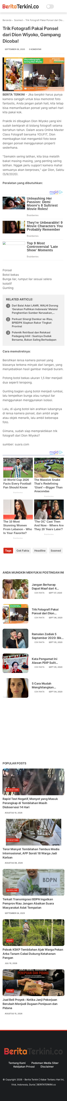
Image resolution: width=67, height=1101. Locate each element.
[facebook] (6, 562)
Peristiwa (12, 790)
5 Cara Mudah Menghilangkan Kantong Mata (43, 685)
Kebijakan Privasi (24, 1066)
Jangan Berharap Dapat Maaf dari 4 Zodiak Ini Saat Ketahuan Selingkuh (46, 586)
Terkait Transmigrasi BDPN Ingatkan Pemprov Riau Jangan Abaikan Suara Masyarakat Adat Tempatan (28, 903)
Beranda (7, 20)
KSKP (10, 940)
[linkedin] (33, 562)
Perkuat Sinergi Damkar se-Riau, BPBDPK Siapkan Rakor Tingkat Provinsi (32, 322)
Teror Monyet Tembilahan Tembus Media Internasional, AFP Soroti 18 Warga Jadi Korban (31, 853)
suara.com (22, 444)
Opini (10, 990)
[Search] (58, 6)
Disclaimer (47, 1066)
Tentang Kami (17, 1063)
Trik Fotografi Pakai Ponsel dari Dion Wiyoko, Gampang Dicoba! (45, 611)
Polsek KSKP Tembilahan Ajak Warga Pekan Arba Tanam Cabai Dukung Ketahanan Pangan (33, 954)
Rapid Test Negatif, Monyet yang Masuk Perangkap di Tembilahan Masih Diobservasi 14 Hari (30, 803)
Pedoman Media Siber (45, 1063)
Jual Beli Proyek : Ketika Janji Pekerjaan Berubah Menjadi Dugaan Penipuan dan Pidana (30, 1004)
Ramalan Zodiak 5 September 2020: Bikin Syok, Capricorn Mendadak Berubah (48, 636)
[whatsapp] (19, 562)
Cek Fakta (22, 550)
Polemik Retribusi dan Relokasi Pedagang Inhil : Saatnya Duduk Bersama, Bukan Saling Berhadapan (34, 336)
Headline (40, 550)
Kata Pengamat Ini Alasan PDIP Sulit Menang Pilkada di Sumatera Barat (44, 661)
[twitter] (12, 562)
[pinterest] (26, 562)
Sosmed (18, 20)
